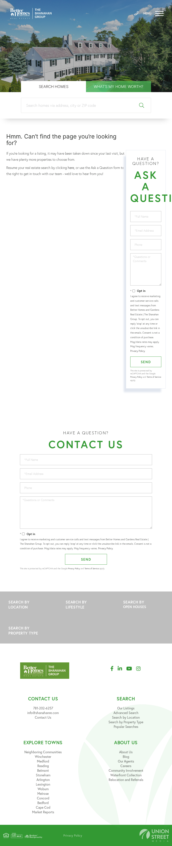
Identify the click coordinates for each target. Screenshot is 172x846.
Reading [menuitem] (43, 766)
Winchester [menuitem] (43, 756)
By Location (28, 604)
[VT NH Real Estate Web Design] (154, 835)
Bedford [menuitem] (43, 802)
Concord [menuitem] (43, 798)
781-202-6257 (43, 708)
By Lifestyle (86, 604)
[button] (142, 105)
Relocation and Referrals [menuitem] (126, 779)
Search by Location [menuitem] (126, 717)
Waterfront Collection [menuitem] (126, 775)
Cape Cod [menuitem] (43, 807)
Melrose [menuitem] (43, 793)
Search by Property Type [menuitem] (125, 722)
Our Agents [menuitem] (126, 761)
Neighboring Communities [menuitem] (43, 752)
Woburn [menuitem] (43, 789)
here (71, 168)
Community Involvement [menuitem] (126, 770)
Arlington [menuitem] (43, 779)
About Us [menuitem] (126, 752)
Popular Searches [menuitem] (126, 726)
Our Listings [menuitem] (125, 708)
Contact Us (43, 717)
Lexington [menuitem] (43, 784)
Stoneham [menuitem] (43, 775)
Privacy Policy (137, 350)
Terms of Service (154, 377)
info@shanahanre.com (43, 712)
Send (146, 362)
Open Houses (134, 606)
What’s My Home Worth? (118, 86)
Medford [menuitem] (43, 761)
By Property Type (28, 631)
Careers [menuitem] (125, 766)
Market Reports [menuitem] (43, 812)
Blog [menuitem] (126, 756)
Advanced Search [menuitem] (125, 712)
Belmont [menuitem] (43, 770)
